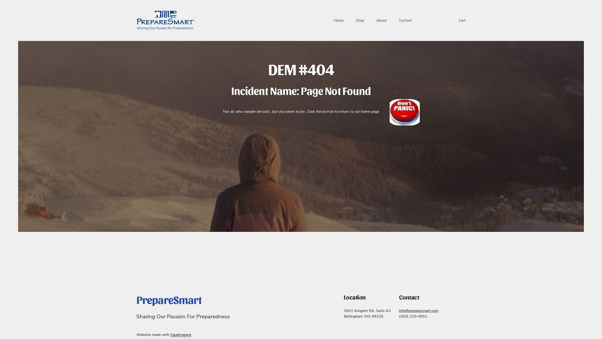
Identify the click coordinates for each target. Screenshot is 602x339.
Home (339, 20)
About (381, 20)
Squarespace (180, 334)
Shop (360, 20)
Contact (405, 20)
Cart (462, 20)
